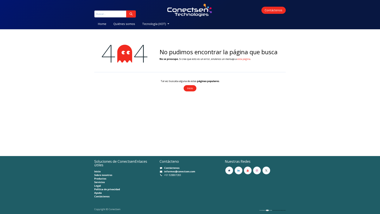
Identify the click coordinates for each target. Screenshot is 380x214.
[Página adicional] (229, 170)
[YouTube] (248, 170)
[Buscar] (131, 14)
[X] (266, 170)
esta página (243, 59)
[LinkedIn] (238, 170)
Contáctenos (273, 10)
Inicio (190, 88)
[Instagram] (257, 170)
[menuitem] (102, 24)
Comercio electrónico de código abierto (279, 210)
